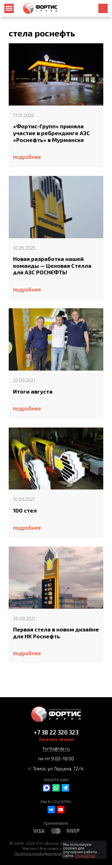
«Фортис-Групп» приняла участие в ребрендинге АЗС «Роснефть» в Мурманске (51, 133)
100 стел (25, 510)
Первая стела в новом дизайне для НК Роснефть (56, 633)
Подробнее (85, 855)
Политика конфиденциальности (42, 853)
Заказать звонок (56, 739)
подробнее (27, 157)
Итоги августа (33, 391)
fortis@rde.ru (56, 748)
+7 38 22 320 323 (56, 732)
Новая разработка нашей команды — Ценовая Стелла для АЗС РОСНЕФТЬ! (52, 266)
